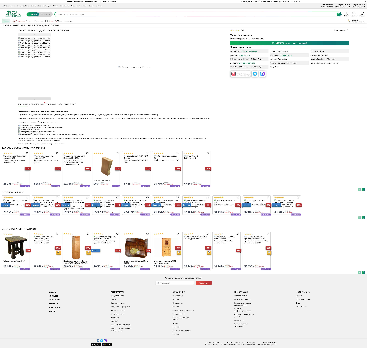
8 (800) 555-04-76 (327, 5)
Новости (84, 6)
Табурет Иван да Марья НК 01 (14, 261)
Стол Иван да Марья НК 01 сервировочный (224, 242)
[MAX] (262, 74)
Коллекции (39, 21)
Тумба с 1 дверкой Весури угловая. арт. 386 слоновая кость (46, 205)
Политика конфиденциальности (242, 310)
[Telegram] (255, 74)
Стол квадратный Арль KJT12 (194, 239)
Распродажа (20, 21)
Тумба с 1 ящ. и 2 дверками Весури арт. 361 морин (104, 205)
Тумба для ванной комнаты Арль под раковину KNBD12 (256, 242)
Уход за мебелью (240, 296)
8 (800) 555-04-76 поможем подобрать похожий (289, 43)
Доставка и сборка (23, 6)
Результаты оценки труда (182, 330)
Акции (51, 21)
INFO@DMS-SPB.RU (212, 342)
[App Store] (96, 344)
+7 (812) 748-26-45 (359, 5)
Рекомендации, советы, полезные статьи (243, 304)
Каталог (91, 6)
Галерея (299, 296)
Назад (7, 25)
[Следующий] (363, 189)
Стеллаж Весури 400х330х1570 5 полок (135, 161)
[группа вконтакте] (98, 340)
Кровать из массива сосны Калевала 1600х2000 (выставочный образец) (73, 163)
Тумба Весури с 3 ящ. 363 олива (256, 204)
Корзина (362, 16)
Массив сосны (286, 55)
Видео (298, 303)
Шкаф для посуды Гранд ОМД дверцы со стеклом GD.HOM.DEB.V (165, 262)
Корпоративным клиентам (120, 325)
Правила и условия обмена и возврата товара (121, 329)
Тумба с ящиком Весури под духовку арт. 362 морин (104, 242)
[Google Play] (107, 344)
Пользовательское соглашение (241, 325)
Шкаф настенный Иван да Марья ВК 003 (136, 262)
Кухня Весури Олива (249, 51)
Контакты (176, 334)
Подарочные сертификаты (120, 307)
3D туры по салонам (303, 299)
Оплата (33, 6)
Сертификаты (239, 320)
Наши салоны (64, 6)
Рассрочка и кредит (44, 6)
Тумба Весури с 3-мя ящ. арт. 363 (226, 204)
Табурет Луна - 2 (190, 158)
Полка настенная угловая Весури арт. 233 (46, 161)
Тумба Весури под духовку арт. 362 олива (14, 205)
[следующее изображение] (34, 98)
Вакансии (176, 327)
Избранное (354, 16)
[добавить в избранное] (26, 153)
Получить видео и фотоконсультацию (243, 74)
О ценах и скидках (117, 303)
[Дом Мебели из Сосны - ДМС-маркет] (13, 14)
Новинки (6, 21)
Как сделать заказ (117, 296)
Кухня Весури (244, 55)
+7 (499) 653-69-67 (344, 5)
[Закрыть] (365, 1)
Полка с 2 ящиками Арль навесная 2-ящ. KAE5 (43, 242)
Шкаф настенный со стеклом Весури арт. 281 (14, 161)
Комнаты (99, 6)
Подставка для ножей (102, 180)
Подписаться (203, 283)
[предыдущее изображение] (34, 34)
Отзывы (55, 6)
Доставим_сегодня (247, 63)
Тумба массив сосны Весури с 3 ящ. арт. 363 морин (195, 205)
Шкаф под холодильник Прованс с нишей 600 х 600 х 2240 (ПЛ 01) (76, 262)
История (176, 299)
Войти (346, 16)
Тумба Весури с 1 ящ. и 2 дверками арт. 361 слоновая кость (74, 208)
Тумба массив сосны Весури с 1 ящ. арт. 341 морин (135, 205)
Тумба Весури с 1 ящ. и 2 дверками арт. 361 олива (283, 205)
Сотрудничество (179, 314)
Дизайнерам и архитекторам (183, 310)
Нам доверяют (178, 303)
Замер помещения (118, 314)
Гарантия (114, 321)
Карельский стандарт (242, 299)
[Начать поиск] (339, 14)
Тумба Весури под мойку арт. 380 (166, 160)
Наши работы (75, 6)
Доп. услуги (115, 317)
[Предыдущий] (359, 189)
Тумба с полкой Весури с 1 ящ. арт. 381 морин (165, 205)
